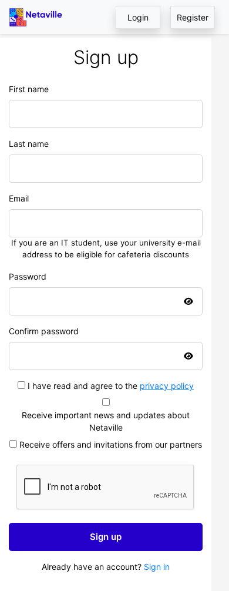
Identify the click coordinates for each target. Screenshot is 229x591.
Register (192, 17)
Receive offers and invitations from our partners (110, 444)
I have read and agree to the (111, 386)
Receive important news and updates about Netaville (106, 421)
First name (29, 89)
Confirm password (44, 331)
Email (19, 198)
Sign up (106, 536)
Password (27, 276)
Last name (29, 144)
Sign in (157, 567)
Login (138, 17)
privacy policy (167, 386)
